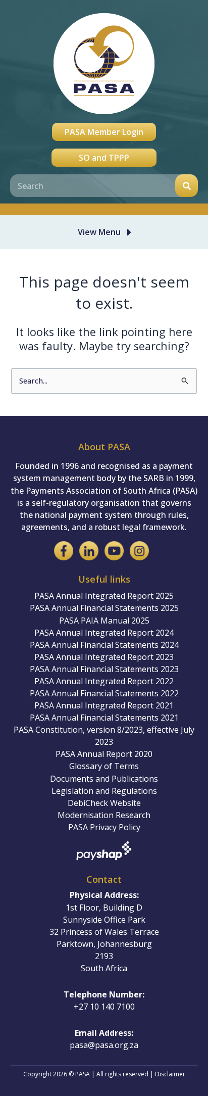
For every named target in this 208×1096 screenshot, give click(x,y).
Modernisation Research (104, 815)
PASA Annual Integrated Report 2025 (104, 595)
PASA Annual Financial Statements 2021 (104, 717)
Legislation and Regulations (104, 790)
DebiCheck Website (104, 802)
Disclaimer (170, 1074)
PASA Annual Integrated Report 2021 (104, 705)
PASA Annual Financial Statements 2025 (104, 607)
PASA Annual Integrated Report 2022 (104, 681)
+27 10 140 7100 (104, 1006)
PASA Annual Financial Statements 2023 (104, 669)
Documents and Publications (104, 778)
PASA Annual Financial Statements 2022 (104, 693)
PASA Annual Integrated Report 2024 (104, 632)
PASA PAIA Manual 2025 (104, 620)
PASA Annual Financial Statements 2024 (104, 644)
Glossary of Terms (104, 766)
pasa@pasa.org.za (104, 1045)
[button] (106, 232)
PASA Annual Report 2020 (104, 753)
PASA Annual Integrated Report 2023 (104, 656)
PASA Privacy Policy (104, 827)
